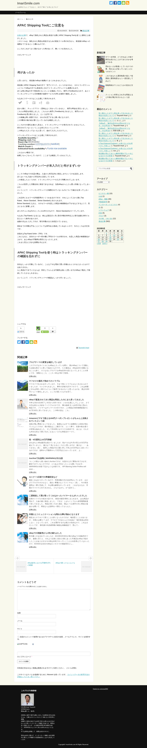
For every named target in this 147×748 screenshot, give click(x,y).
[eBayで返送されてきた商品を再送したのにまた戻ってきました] (22, 404)
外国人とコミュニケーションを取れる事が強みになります (54, 514)
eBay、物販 (103, 199)
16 (110, 237)
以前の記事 (21, 35)
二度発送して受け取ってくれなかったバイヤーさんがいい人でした (58, 496)
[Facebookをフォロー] (115, 3)
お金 (100, 196)
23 (110, 239)
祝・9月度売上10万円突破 (40, 440)
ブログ (101, 216)
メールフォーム (20, 12)
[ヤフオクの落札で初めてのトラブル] (22, 385)
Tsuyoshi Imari (83, 348)
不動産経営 (103, 202)
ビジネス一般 (104, 193)
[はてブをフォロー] (119, 3)
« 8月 (99, 243)
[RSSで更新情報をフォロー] (127, 3)
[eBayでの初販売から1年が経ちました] (22, 537)
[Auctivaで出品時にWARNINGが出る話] (22, 462)
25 (118, 239)
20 (99, 239)
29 (106, 241)
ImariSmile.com (28, 3)
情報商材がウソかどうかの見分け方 (119, 85)
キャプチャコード (24, 657)
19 (122, 237)
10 (114, 235)
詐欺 (100, 213)
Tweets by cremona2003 (100, 689)
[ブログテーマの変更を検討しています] (22, 366)
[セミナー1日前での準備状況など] (22, 481)
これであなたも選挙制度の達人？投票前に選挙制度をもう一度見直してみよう (119, 78)
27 (99, 241)
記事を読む (33, 376)
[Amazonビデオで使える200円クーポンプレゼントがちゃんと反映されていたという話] (22, 422)
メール (19, 621)
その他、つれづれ (105, 218)
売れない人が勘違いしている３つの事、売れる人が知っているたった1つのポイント (119, 68)
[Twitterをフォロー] (111, 3)
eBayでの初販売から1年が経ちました (45, 533)
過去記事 (85, 31)
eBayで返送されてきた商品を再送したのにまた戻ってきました (56, 400)
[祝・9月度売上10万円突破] (22, 444)
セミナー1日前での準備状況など (43, 477)
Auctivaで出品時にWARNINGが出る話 (46, 458)
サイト (19, 629)
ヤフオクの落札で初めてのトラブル (44, 381)
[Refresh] (33, 644)
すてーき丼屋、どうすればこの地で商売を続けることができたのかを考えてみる (119, 59)
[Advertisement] (42, 59)
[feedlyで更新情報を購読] (123, 3)
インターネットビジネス (108, 205)
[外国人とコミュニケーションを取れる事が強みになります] (22, 518)
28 (103, 241)
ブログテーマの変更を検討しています (45, 362)
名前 (19, 613)
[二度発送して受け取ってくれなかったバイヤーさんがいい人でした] (22, 500)
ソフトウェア (104, 210)
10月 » (104, 243)
